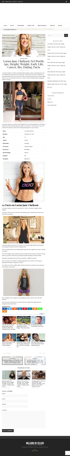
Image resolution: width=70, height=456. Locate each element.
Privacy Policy (8, 1)
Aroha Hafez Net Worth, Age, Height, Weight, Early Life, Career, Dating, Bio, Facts (56, 65)
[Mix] (35, 309)
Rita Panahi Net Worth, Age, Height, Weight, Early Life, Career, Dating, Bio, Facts (8, 383)
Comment (4, 410)
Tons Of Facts (50, 95)
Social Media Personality (10, 29)
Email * (3, 399)
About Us (21, 1)
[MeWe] (29, 309)
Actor (5, 25)
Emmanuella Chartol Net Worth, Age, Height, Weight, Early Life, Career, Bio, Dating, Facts (38, 383)
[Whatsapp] (40, 309)
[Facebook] (4, 309)
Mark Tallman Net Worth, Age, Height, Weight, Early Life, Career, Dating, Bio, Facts (56, 75)
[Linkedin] (19, 309)
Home (3, 1)
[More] (4, 311)
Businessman (20, 25)
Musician (52, 25)
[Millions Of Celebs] (35, 13)
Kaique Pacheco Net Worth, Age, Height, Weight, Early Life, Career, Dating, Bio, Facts (57, 56)
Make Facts (50, 102)
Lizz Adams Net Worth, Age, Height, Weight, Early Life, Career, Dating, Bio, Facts (56, 47)
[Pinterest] (24, 309)
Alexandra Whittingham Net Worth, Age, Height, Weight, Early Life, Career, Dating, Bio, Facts (57, 84)
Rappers (60, 25)
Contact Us (15, 1)
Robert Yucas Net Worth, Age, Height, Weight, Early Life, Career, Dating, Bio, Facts (23, 383)
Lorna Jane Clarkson (7, 353)
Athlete (12, 25)
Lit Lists (49, 99)
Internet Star (30, 25)
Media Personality (42, 25)
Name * (4, 393)
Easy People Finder (52, 105)
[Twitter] (9, 309)
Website (4, 404)
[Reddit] (14, 309)
